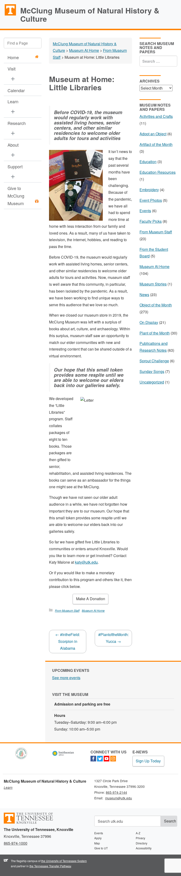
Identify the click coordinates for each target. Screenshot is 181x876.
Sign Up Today (148, 761)
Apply (98, 838)
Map (97, 843)
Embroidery (149, 189)
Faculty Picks (151, 221)
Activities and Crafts (156, 116)
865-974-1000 (15, 843)
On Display (149, 322)
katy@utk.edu (86, 562)
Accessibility (144, 848)
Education (148, 161)
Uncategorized (152, 382)
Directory (141, 843)
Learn (13, 101)
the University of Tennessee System (64, 861)
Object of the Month (156, 305)
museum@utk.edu (118, 798)
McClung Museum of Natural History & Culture (89, 14)
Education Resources (158, 172)
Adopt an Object (153, 133)
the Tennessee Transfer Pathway (50, 866)
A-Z (138, 833)
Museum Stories (153, 284)
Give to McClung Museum (16, 196)
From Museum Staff (67, 610)
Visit (12, 69)
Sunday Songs (152, 371)
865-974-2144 (116, 792)
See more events (66, 677)
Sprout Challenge (154, 361)
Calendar (16, 90)
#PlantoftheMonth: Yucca (113, 638)
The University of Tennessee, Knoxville (8, 15)
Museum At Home (93, 610)
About (13, 145)
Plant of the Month (155, 333)
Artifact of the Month (156, 144)
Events (145, 210)
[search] (22, 43)
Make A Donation (90, 598)
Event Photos (151, 200)
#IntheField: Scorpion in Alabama (67, 641)
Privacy (140, 838)
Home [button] (13, 57)
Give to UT (101, 848)
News (144, 294)
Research (17, 123)
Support (15, 166)
